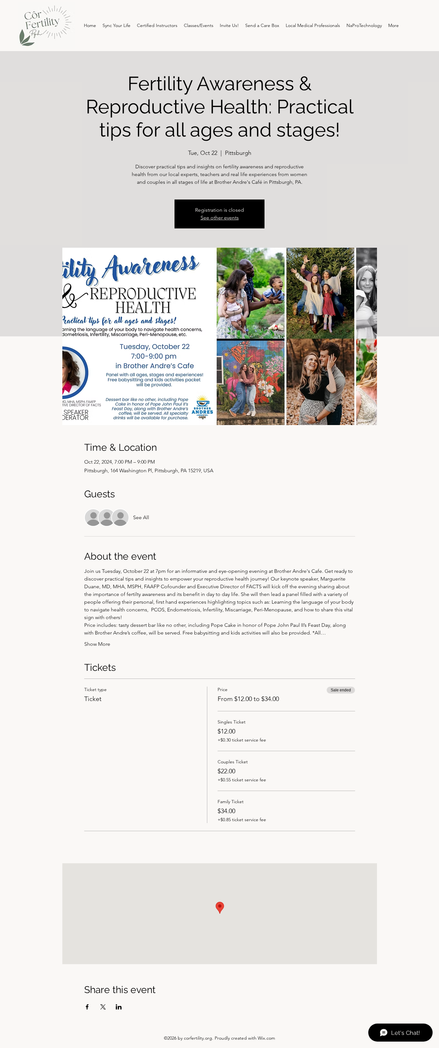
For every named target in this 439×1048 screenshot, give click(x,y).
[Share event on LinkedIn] (119, 1006)
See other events (220, 218)
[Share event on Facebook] (87, 1006)
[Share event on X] (103, 1006)
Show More (97, 644)
